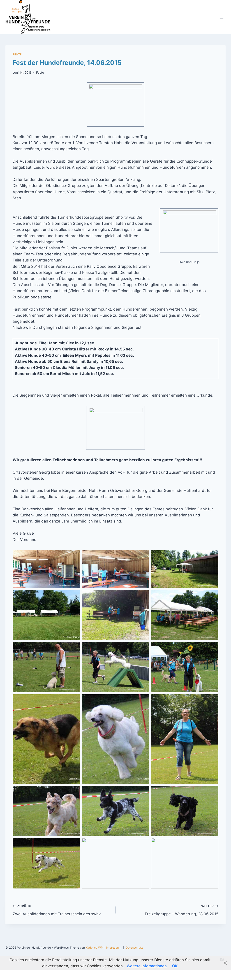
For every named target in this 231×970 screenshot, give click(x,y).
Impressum (113, 947)
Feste (17, 54)
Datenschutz (134, 947)
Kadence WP (94, 947)
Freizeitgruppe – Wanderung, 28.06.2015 (181, 910)
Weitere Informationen (147, 966)
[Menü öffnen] (221, 17)
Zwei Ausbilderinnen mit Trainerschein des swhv (57, 910)
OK (175, 966)
